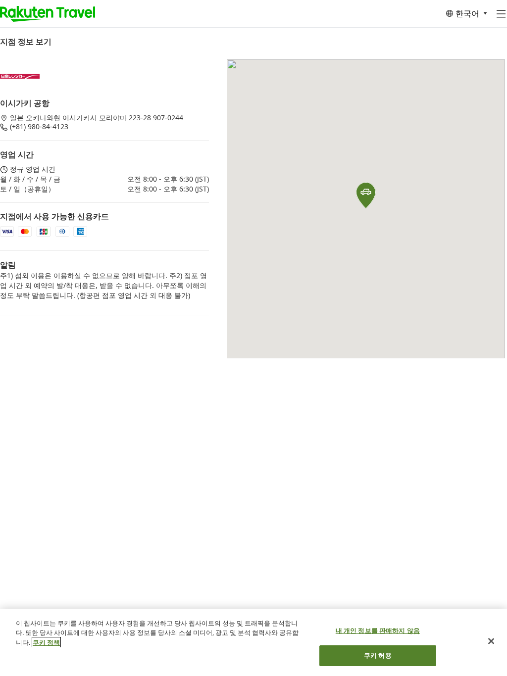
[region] (253, 642)
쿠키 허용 (378, 655)
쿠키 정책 (46, 642)
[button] (366, 195)
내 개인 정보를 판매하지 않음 (378, 630)
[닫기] (491, 641)
